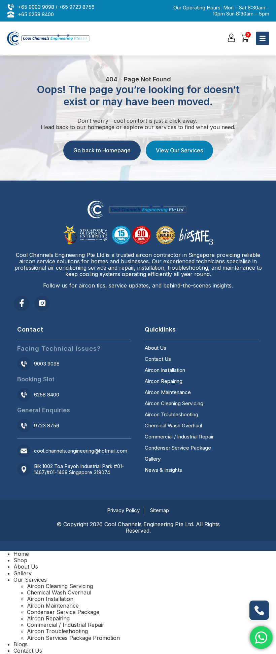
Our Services (30, 579)
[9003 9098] (24, 364)
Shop (20, 560)
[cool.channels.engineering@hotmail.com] (24, 451)
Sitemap (159, 510)
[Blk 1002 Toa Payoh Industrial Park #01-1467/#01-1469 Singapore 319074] (24, 469)
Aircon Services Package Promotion (73, 637)
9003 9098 (47, 363)
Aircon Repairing (163, 381)
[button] (231, 38)
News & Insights (163, 470)
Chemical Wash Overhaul (173, 426)
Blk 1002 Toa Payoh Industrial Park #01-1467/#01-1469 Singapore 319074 (79, 469)
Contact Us (158, 359)
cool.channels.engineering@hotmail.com (80, 451)
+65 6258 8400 (36, 14)
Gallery (153, 459)
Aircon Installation (165, 370)
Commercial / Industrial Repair (179, 437)
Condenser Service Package (178, 448)
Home (21, 553)
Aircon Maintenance (168, 392)
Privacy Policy (123, 510)
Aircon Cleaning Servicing (174, 403)
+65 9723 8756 (77, 7)
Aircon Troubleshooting (171, 415)
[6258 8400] (24, 394)
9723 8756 (46, 425)
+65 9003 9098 (36, 7)
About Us (155, 348)
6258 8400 (46, 394)
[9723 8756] (24, 425)
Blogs (20, 644)
